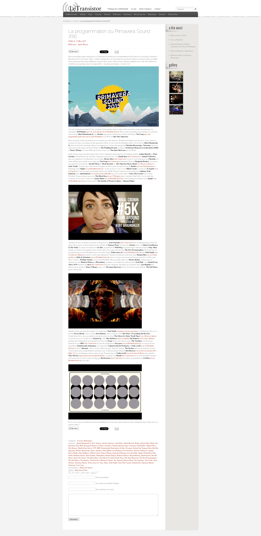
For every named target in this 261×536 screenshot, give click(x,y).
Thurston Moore (81, 462)
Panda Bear (148, 453)
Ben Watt (79, 445)
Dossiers (107, 14)
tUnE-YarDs (113, 462)
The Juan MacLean (132, 458)
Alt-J (93, 443)
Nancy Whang (106, 453)
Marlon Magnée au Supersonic (182, 51)
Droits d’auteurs (145, 9)
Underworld (136, 462)
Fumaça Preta (147, 448)
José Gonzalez (127, 450)
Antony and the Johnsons (105, 443)
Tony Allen (104, 462)
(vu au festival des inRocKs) (95, 173)
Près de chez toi (139, 14)
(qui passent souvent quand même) (86, 355)
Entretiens (127, 14)
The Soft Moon (74, 460)
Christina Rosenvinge (120, 445)
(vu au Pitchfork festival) (91, 168)
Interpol (99, 450)
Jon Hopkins (117, 450)
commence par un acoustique (123, 331)
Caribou (101, 445)
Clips (90, 14)
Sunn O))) (77, 458)
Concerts (98, 14)
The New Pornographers (148, 458)
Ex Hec (122, 448)
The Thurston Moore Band (123, 460)
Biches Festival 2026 (178, 35)
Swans (84, 458)
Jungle (151, 450)
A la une (76, 21)
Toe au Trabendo (177, 39)
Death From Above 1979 (87, 448)
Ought (140, 453)
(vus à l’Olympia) (108, 176)
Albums (83, 14)
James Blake (107, 450)
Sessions (162, 14)
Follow (75, 51)
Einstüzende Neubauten (110, 448)
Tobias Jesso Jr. (93, 462)
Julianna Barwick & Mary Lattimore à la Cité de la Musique (183, 45)
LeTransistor (67, 21)
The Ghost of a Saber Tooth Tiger (112, 458)
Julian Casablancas (141, 450)
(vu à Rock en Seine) (134, 164)
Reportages (152, 14)
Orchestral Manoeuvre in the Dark (124, 453)
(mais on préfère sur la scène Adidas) (130, 338)
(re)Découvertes (71, 14)
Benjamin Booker (90, 445)
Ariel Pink (119, 443)
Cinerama (132, 445)
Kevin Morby (73, 453)
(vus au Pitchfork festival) (93, 257)
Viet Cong (80, 465)
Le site (133, 9)
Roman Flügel (110, 455)
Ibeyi (93, 450)
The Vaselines (139, 460)
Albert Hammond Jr (83, 443)
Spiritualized (146, 455)
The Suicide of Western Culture (101, 460)
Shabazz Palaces (123, 455)
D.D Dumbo (141, 445)
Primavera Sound (86, 467)
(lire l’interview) (129, 156)
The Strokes (84, 460)
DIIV (98, 448)
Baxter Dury (145, 443)
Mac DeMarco (84, 453)
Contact (157, 9)
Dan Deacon (72, 448)
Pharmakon (100, 455)
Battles (137, 443)
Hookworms (86, 450)
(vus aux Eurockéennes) (143, 166)
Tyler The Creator (124, 462)
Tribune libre (173, 14)
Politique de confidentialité (118, 9)
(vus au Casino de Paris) (130, 353)
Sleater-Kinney (135, 455)
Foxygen (129, 448)
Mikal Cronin (95, 453)
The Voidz (149, 460)
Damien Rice (151, 445)
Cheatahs (107, 445)
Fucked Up (137, 448)
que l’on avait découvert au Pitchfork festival (98, 131)
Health (78, 450)
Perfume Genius (79, 455)
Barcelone (79, 470)
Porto (85, 470)
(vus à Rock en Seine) (135, 336)
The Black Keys (93, 458)
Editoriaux (117, 14)
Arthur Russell (128, 443)
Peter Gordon (91, 455)
